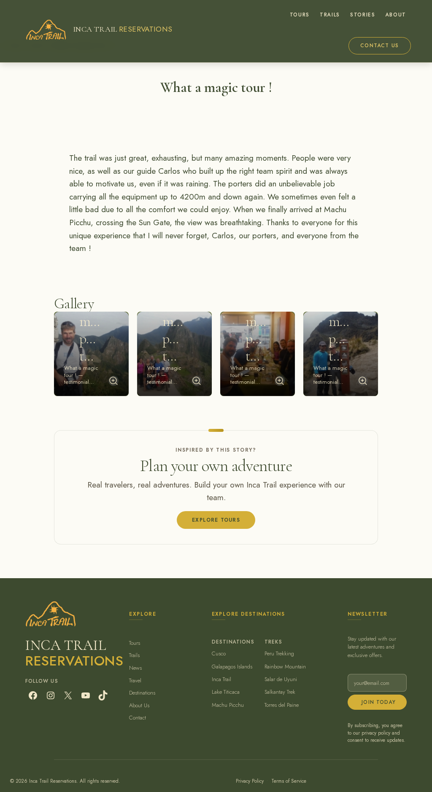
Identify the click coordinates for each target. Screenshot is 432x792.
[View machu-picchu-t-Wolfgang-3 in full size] (280, 381)
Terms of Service (288, 780)
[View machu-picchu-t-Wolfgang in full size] (363, 381)
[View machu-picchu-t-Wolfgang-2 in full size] (197, 381)
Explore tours (216, 519)
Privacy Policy (250, 780)
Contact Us (379, 45)
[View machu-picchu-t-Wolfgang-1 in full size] (113, 381)
